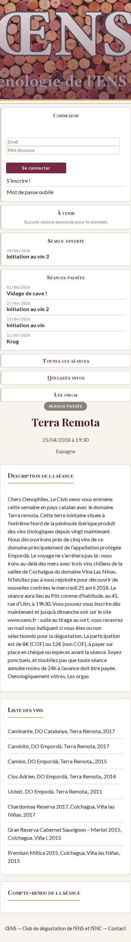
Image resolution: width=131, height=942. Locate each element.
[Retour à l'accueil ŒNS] (65, 50)
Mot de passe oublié (30, 192)
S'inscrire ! (19, 180)
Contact (117, 928)
